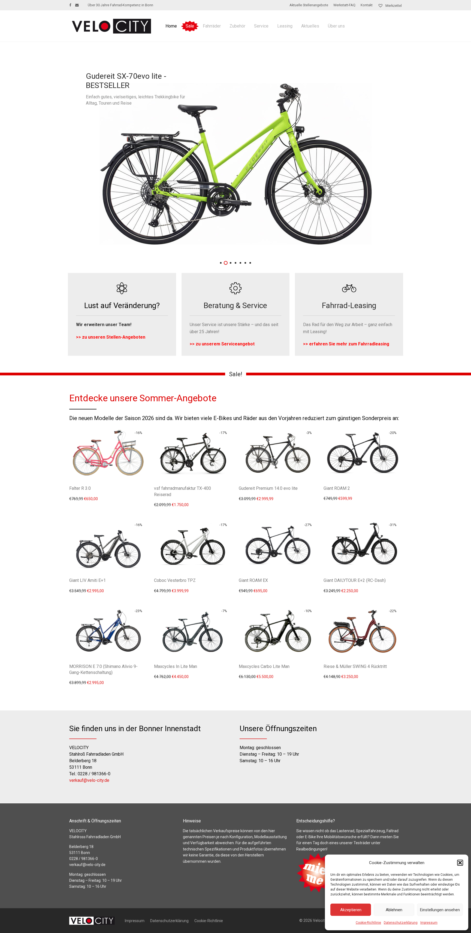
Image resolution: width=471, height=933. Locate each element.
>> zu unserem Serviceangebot (222, 344)
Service (261, 26)
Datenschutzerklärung (401, 923)
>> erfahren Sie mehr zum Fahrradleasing (346, 344)
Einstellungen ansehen (440, 909)
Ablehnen (394, 909)
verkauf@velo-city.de (89, 780)
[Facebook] (70, 5)
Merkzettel (393, 6)
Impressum (428, 923)
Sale (190, 26)
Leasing (284, 26)
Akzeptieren (350, 909)
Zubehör (237, 26)
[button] (460, 862)
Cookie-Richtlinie (368, 923)
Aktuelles (310, 26)
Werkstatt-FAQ (344, 5)
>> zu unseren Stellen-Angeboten (110, 337)
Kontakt (367, 5)
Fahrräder (212, 26)
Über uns (336, 26)
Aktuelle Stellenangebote (308, 5)
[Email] (77, 5)
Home (171, 26)
